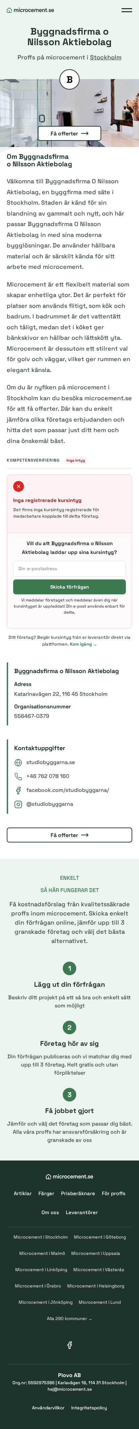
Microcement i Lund (100, 1302)
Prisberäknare (78, 1193)
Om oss (50, 1212)
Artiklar (23, 1193)
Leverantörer (82, 1212)
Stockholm (105, 57)
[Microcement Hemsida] (30, 10)
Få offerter (64, 133)
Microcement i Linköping (41, 1270)
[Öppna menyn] (126, 10)
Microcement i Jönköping (46, 1302)
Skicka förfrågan (69, 587)
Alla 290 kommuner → (69, 1318)
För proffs (114, 1193)
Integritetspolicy (89, 1408)
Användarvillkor (48, 1408)
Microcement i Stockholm (40, 1237)
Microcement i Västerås (98, 1270)
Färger (46, 1193)
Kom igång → (83, 644)
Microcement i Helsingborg (95, 1286)
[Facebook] (69, 1345)
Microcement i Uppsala (95, 1253)
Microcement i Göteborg (100, 1237)
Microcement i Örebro (38, 1286)
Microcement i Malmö (42, 1253)
